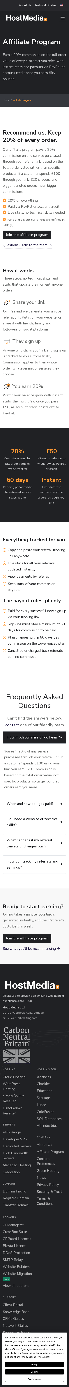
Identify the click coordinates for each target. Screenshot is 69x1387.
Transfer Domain (16, 1205)
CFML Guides (13, 1318)
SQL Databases (49, 1118)
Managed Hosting (17, 1165)
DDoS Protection (16, 1252)
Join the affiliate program (27, 234)
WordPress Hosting (11, 1086)
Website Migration (17, 1276)
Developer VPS (15, 1139)
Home (6, 100)
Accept (34, 1364)
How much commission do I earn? (33, 737)
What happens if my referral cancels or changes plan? (29, 843)
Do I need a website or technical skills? (33, 822)
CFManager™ (13, 1225)
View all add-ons (16, 1285)
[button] (61, 5)
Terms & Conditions (45, 1201)
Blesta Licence (14, 1245)
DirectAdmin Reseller (12, 1111)
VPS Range (12, 1132)
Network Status (45, 5)
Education (44, 1091)
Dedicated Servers (17, 1146)
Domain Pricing (14, 1191)
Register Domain (16, 1198)
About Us (25, 5)
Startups (44, 1098)
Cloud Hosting (14, 1077)
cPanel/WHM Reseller (13, 1099)
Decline (34, 1372)
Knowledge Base (16, 1312)
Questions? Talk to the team (25, 245)
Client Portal (13, 1305)
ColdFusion (45, 1111)
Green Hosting (48, 1170)
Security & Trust (49, 1191)
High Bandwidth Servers (15, 1156)
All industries (47, 1125)
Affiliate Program (50, 1151)
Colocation (11, 1172)
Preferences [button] (43, 1357)
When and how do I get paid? (30, 803)
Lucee (41, 1104)
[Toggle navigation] (62, 17)
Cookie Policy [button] (28, 1353)
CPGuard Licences (17, 1238)
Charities (43, 1084)
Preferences (34, 1379)
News (41, 1177)
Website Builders (16, 1266)
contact (12, 725)
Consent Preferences (46, 1161)
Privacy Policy (48, 1184)
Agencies (44, 1077)
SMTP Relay (13, 1259)
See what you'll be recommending (29, 948)
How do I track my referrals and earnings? (32, 864)
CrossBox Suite (15, 1231)
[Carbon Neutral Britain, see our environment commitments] (17, 1044)
